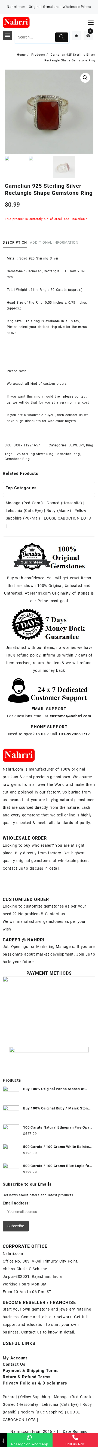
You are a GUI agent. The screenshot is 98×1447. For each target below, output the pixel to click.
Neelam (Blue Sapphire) (42, 1412)
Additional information (54, 242)
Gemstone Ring (17, 459)
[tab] (16, 242)
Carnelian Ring (68, 454)
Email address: (16, 1203)
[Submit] (61, 37)
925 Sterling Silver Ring (34, 454)
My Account (15, 1358)
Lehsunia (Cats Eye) (24, 510)
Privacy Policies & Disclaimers (35, 1383)
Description (15, 242)
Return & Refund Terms (27, 1376)
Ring (89, 445)
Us (14, 1364)
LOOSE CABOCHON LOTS (67, 518)
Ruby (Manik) (59, 510)
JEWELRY (76, 445)
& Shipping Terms (31, 1370)
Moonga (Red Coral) (24, 503)
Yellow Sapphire (34, 1397)
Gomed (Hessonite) (64, 503)
